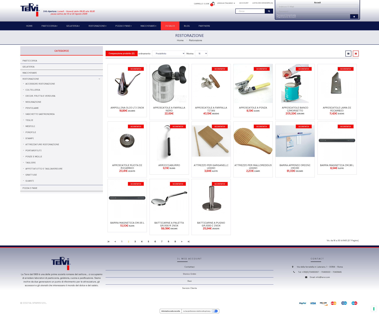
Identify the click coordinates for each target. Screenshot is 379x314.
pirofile (30, 132)
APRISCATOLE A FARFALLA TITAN (211, 109)
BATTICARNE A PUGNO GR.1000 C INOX (211, 224)
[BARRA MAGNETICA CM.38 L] (337, 141)
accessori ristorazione (40, 83)
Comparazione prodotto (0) (122, 53)
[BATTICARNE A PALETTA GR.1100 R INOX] (169, 198)
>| (188, 241)
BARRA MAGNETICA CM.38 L (337, 165)
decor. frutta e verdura (40, 96)
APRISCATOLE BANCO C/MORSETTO (295, 109)
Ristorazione (195, 40)
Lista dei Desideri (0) (262, 3)
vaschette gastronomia (39, 114)
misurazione (33, 102)
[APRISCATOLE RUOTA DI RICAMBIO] (127, 141)
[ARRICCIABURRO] (169, 141)
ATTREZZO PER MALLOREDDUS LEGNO (253, 166)
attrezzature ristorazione (42, 144)
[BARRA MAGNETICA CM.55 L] (127, 198)
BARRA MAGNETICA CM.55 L (127, 222)
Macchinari (30, 72)
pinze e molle (33, 156)
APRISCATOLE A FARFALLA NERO (169, 109)
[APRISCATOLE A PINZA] (253, 83)
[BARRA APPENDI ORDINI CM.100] (295, 141)
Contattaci (189, 266)
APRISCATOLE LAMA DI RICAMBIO (337, 109)
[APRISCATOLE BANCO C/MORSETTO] (295, 83)
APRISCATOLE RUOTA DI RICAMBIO (127, 166)
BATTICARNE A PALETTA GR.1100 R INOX (169, 224)
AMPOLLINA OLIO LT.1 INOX (127, 107)
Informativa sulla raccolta (170, 311)
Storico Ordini (189, 274)
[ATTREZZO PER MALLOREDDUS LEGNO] (253, 141)
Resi (189, 281)
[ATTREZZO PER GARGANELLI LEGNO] (211, 141)
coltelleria (32, 89)
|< (108, 241)
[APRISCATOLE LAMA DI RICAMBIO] (337, 83)
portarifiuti (33, 150)
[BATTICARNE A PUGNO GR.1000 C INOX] (211, 198)
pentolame (32, 108)
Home (180, 40)
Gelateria (28, 66)
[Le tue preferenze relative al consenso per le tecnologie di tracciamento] (374, 309)
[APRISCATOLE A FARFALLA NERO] (169, 83)
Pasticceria (30, 60)
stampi (29, 138)
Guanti (29, 180)
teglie (29, 120)
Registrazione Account (286, 17)
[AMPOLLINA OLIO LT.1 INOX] (127, 83)
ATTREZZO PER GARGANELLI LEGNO (211, 166)
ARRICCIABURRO (169, 165)
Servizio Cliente (189, 288)
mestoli (30, 126)
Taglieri (30, 162)
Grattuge (31, 174)
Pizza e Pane (30, 188)
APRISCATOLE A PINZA (253, 107)
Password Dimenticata (286, 15)
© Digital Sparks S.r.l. (33, 303)
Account (243, 3)
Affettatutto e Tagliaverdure (43, 168)
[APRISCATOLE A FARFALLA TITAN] (211, 83)
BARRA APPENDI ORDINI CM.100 (295, 166)
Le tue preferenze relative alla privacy (197, 311)
